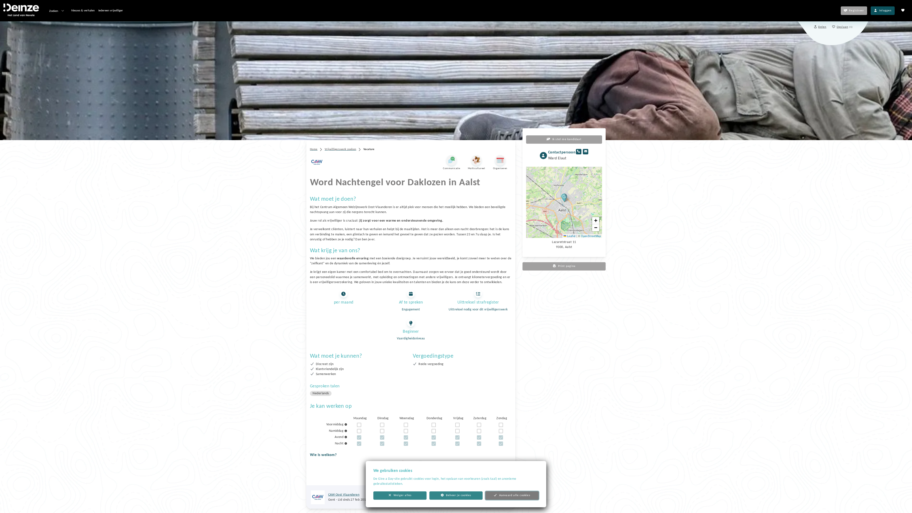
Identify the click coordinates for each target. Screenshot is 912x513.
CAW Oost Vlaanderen (344, 495)
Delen (822, 27)
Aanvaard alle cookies (514, 495)
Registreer (856, 10)
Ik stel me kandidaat (566, 139)
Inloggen (885, 10)
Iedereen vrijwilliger (110, 10)
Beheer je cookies (458, 495)
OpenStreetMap (591, 236)
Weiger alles (403, 495)
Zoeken (53, 11)
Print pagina (566, 266)
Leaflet (571, 236)
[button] (564, 197)
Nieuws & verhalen (83, 10)
